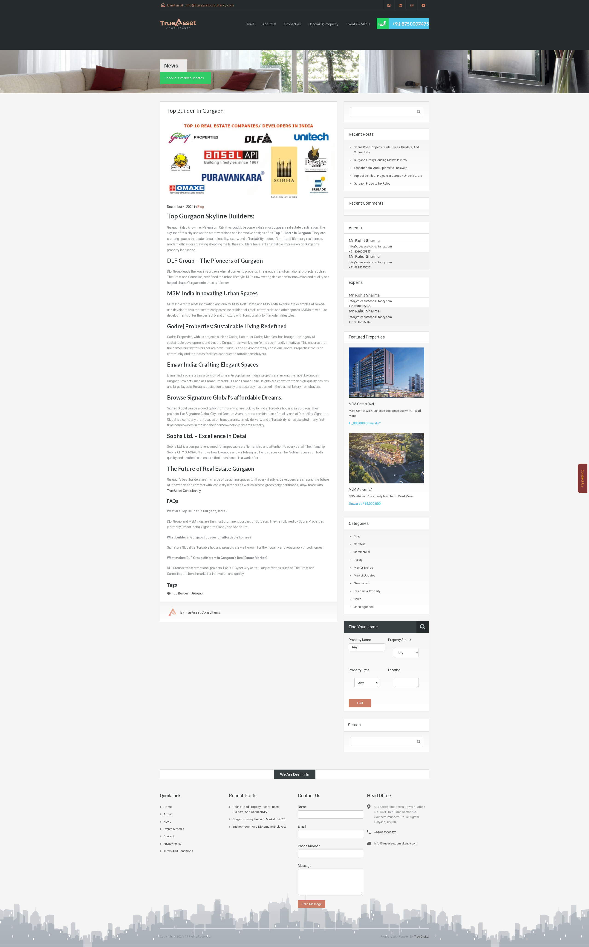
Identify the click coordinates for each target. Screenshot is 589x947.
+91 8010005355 (359, 251)
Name (302, 807)
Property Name (360, 640)
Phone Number (309, 846)
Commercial (362, 552)
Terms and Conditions (178, 851)
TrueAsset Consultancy (184, 491)
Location (394, 670)
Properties (292, 24)
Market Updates (364, 575)
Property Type (359, 670)
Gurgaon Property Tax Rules (372, 183)
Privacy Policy (172, 843)
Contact (400, 24)
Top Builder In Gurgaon (188, 593)
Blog (200, 207)
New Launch (362, 583)
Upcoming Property (323, 24)
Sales (357, 599)
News (382, 24)
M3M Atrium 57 (360, 489)
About (168, 814)
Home (249, 24)
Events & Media (358, 24)
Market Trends (363, 567)
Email (302, 826)
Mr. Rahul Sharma (364, 256)
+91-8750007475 (385, 832)
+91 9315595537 (359, 267)
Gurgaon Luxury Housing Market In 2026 (380, 160)
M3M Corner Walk (362, 404)
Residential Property (367, 591)
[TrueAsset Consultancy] (182, 23)
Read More (405, 496)
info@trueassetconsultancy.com (210, 5)
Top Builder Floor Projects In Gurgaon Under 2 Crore (388, 175)
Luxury (358, 560)
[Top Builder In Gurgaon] (248, 158)
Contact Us (582, 478)
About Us (269, 24)
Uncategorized (364, 607)
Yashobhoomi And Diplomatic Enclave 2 (380, 168)
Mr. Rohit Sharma (364, 240)
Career (420, 24)
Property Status (399, 640)
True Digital (421, 936)
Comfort (359, 544)
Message (304, 866)
